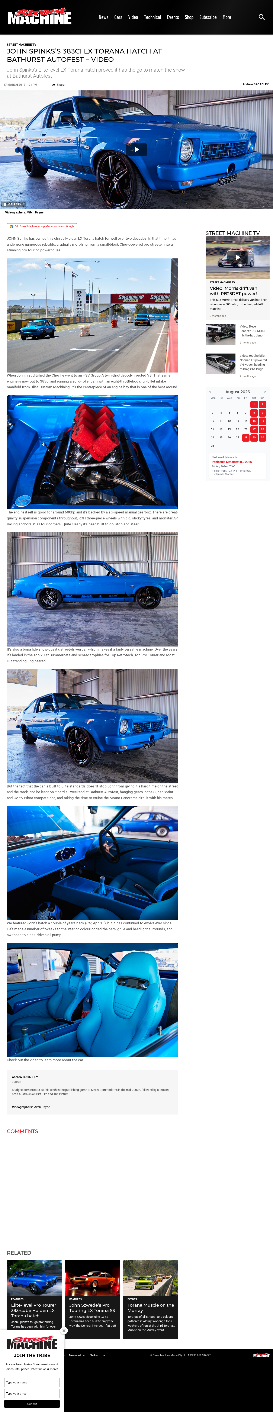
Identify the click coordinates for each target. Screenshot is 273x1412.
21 (245, 429)
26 (229, 437)
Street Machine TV (21, 44)
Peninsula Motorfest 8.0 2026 (232, 462)
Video (133, 17)
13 (237, 420)
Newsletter (78, 1355)
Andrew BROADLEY (25, 1077)
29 (254, 437)
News (103, 17)
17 (212, 429)
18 (220, 429)
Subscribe (208, 17)
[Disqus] (92, 1189)
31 (212, 445)
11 (220, 420)
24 (212, 437)
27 (237, 437)
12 (229, 420)
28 (245, 437)
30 (262, 437)
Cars (118, 17)
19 (229, 429)
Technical (152, 17)
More (227, 17)
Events (173, 17)
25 (220, 437)
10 (212, 420)
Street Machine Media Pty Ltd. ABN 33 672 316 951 (182, 1355)
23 (262, 429)
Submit (32, 1404)
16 (262, 420)
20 (237, 429)
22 (254, 429)
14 (245, 420)
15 (254, 420)
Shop (189, 17)
